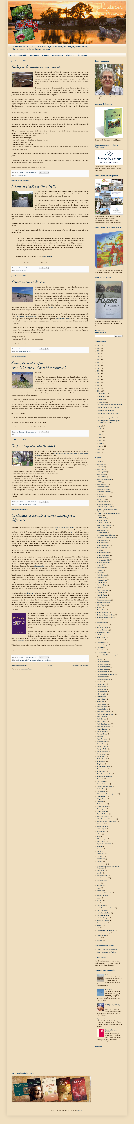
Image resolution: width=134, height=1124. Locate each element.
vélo (98, 928)
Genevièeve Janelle (103, 602)
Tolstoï (99, 836)
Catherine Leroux (102, 501)
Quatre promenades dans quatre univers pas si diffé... (109, 421)
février (101, 443)
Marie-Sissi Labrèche (104, 724)
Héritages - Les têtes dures (106, 615)
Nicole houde (101, 771)
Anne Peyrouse (102, 472)
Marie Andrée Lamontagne (105, 714)
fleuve (99, 888)
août (100, 426)
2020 (99, 362)
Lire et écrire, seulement (28, 281)
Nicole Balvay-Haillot (103, 766)
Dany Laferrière (102, 542)
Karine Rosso (101, 642)
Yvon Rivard (101, 859)
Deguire (99, 550)
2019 (99, 365)
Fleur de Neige (101, 585)
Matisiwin (100, 736)
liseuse (99, 898)
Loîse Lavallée (101, 694)
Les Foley (100, 659)
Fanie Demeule (102, 575)
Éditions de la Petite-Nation (106, 930)
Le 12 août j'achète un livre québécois (109, 655)
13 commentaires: (31, 657)
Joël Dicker (100, 635)
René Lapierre (101, 809)
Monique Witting (102, 749)
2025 (99, 348)
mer (98, 903)
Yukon (99, 851)
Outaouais (100, 779)
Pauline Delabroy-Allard (104, 786)
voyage (20, 435)
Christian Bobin (102, 520)
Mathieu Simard (102, 734)
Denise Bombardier (103, 555)
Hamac (99, 607)
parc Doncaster (102, 910)
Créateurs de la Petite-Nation (27, 504)
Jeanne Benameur (103, 630)
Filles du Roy (101, 582)
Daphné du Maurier (103, 545)
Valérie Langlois (102, 839)
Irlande (99, 620)
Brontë (99, 494)
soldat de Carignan (103, 918)
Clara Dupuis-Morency (104, 525)
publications (34, 55)
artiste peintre (101, 864)
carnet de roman (102, 878)
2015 (99, 377)
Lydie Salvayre (101, 699)
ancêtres (99, 861)
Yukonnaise (100, 854)
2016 (99, 374)
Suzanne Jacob (102, 831)
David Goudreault (102, 547)
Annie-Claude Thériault (104, 479)
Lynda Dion (100, 701)
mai (100, 434)
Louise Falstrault (102, 686)
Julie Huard (100, 640)
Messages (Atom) (27, 669)
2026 (99, 345)
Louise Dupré (101, 684)
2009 (99, 449)
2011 (99, 388)
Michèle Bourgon (102, 741)
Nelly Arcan (100, 764)
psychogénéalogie (103, 915)
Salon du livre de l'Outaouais (106, 819)
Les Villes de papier (103, 666)
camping (99, 873)
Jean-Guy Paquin (102, 627)
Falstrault (100, 572)
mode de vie (22, 271)
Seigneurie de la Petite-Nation (106, 821)
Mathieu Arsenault (103, 731)
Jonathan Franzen (103, 632)
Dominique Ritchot (103, 562)
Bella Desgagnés (102, 486)
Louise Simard (101, 689)
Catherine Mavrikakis (104, 504)
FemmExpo (100, 577)
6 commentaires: (31, 502)
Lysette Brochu (101, 704)
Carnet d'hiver (101, 499)
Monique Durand (102, 746)
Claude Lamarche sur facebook (107, 949)
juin (100, 432)
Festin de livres (102, 580)
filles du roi (100, 885)
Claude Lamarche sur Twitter (106, 952)
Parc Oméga (101, 781)
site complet (82, 55)
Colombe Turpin (102, 532)
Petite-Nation (101, 791)
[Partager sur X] (44, 173)
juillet (101, 429)
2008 (99, 452)
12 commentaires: (31, 268)
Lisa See (99, 681)
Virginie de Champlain (104, 844)
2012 (99, 385)
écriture (39, 660)
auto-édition (100, 870)
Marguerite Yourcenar (104, 711)
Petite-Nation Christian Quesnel (107, 794)
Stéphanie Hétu (48, 256)
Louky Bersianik (102, 691)
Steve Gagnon (101, 829)
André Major (101, 467)
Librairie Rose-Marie (103, 679)
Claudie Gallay (101, 530)
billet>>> (58, 530)
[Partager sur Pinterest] (48, 173)
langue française (102, 895)
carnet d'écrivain (102, 875)
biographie (23, 55)
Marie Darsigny (102, 716)
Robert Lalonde (102, 811)
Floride (99, 587)
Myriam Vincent (102, 754)
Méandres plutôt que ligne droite (34, 186)
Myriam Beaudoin (102, 751)
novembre (102, 396)
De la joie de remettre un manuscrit (36, 66)
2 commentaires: (31, 349)
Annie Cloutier (101, 474)
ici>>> (73, 532)
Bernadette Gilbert (103, 489)
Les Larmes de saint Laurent (26, 316)
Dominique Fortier (103, 557)
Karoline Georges (102, 645)
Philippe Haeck (101, 796)
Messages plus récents (19, 665)
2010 (99, 391)
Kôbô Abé (100, 647)
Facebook (100, 570)
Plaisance (100, 801)
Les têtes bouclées (103, 671)
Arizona (99, 482)
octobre (101, 399)
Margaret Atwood (102, 706)
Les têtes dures (102, 676)
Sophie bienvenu (102, 826)
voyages (45, 55)
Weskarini (100, 849)
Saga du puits (101, 1019)
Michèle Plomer (102, 744)
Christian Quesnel (102, 522)
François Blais (101, 592)
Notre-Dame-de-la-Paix (104, 774)
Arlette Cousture (102, 484)
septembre (102, 402)
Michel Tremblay (102, 739)
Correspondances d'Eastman (106, 535)
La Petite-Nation (102, 652)
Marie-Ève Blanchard (104, 726)
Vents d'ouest (101, 841)
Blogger (79, 1110)
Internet (44, 660)
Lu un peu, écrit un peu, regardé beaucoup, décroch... (109, 414)
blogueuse (30, 593)
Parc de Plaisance (103, 784)
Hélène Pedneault (102, 612)
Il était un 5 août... (111, 975)
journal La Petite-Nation (104, 893)
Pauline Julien (101, 789)
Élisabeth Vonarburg (103, 933)
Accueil (12, 55)
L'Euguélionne (101, 650)
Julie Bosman (101, 637)
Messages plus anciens (80, 665)
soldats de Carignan (103, 920)
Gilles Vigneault (102, 605)
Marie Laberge (101, 721)
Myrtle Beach (101, 756)
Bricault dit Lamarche (104, 491)
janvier (101, 446)
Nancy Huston (101, 761)
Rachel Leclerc (101, 804)
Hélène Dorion (101, 610)
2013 (99, 382)
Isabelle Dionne (102, 622)
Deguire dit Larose (103, 552)
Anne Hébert (101, 469)
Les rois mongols (102, 669)
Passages (108, 989)
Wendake (100, 846)
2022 (99, 357)
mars (101, 440)
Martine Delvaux (102, 729)
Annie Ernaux (101, 476)
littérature (100, 900)
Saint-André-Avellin (103, 816)
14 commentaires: (31, 172)
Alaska (99, 461)
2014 (99, 379)
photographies (57, 55)
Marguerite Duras (102, 709)
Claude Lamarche (102, 527)
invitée (50, 307)
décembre (102, 393)
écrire (20, 175)
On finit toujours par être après (33, 446)
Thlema (99, 834)
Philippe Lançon (102, 799)
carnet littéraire (102, 880)
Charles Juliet (101, 517)
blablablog (21, 640)
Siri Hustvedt (101, 824)
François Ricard (102, 595)
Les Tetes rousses (103, 661)
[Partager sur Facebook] (46, 173)
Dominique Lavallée (103, 560)
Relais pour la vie (102, 806)
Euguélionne (101, 567)
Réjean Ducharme (103, 814)
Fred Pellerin (101, 597)
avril (100, 437)
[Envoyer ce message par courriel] (40, 173)
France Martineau (102, 590)
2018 (99, 368)
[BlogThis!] (42, 173)
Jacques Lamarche (103, 625)
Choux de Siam (39, 566)
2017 (99, 371)
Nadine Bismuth (102, 759)
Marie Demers (101, 719)
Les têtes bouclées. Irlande (106, 674)
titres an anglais (102, 923)
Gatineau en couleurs (104, 600)
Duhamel (100, 565)
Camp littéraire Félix (103, 497)
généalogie (70, 55)
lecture (20, 352)
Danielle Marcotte (102, 540)
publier (24, 175)
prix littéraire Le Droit (103, 913)
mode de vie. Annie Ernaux (105, 908)
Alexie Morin (101, 464)
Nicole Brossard (102, 769)
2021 (99, 359)
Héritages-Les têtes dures (105, 617)
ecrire (98, 883)
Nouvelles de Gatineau (104, 776)
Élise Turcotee (101, 935)
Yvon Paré (100, 856)
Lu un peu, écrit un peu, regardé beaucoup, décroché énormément (39, 364)
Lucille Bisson (101, 696)
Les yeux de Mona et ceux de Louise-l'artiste (112, 1005)
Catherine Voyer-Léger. (104, 506)
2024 (99, 351)
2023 (99, 354)
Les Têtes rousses (103, 664)
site (46, 649)
